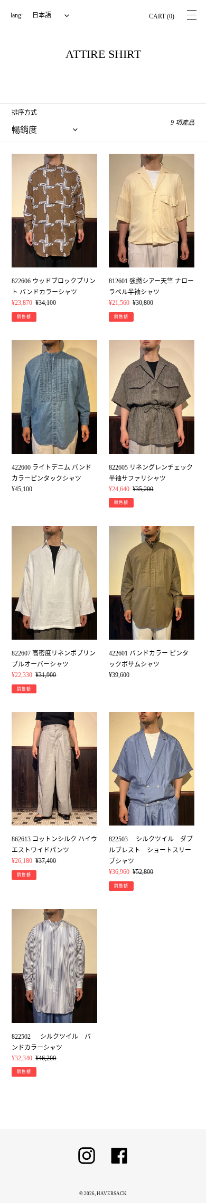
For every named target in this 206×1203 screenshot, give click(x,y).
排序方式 (24, 112)
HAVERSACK (112, 1193)
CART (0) (161, 16)
